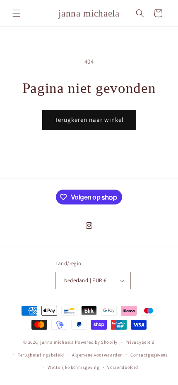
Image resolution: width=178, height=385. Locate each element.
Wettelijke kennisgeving (73, 367)
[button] (16, 13)
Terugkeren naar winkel (89, 120)
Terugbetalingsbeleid (41, 355)
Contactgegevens (149, 355)
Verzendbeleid (122, 367)
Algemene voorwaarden (97, 355)
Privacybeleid (140, 342)
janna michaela (57, 342)
